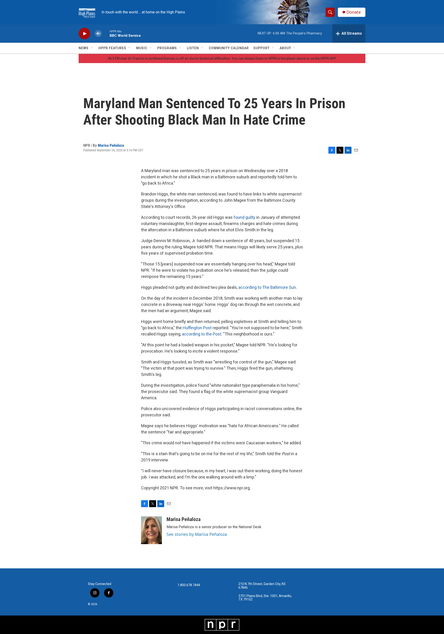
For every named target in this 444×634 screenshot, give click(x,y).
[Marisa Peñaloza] (151, 530)
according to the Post (201, 334)
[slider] (105, 33)
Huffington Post (197, 327)
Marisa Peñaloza (111, 145)
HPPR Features (112, 48)
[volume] (98, 33)
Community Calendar (229, 48)
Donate (353, 12)
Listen (193, 48)
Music (141, 48)
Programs (167, 48)
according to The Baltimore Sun (267, 287)
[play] (84, 33)
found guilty (244, 217)
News (84, 48)
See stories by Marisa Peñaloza (196, 534)
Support (261, 48)
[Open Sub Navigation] (92, 48)
